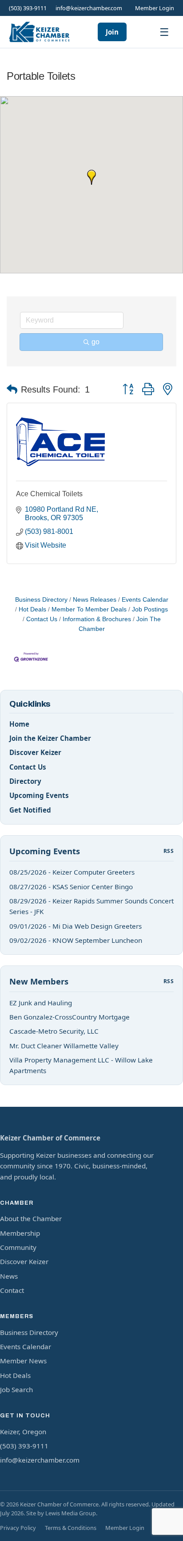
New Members (38, 981)
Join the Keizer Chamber (50, 738)
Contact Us (41, 619)
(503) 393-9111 (28, 8)
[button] (91, 177)
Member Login (154, 8)
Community (18, 1247)
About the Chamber (31, 1218)
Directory (25, 781)
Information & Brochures (97, 619)
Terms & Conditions (70, 1528)
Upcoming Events (39, 795)
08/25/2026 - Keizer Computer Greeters (72, 872)
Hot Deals (32, 609)
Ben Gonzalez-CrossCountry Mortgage (69, 1016)
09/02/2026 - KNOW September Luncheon (75, 940)
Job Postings (150, 609)
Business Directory (41, 599)
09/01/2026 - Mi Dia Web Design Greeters (75, 926)
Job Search (16, 1389)
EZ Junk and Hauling (40, 1002)
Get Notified (30, 810)
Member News (23, 1360)
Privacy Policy (18, 1528)
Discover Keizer (35, 752)
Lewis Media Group (70, 1513)
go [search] (95, 342)
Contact (12, 1290)
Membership (20, 1233)
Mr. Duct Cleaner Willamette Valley (64, 1045)
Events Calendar (145, 599)
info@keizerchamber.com (89, 8)
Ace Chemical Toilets (49, 494)
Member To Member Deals (89, 609)
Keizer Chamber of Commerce (50, 1137)
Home (19, 724)
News (9, 1276)
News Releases (94, 599)
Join (112, 31)
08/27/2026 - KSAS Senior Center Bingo (71, 886)
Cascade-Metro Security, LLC (54, 1031)
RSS (168, 851)
